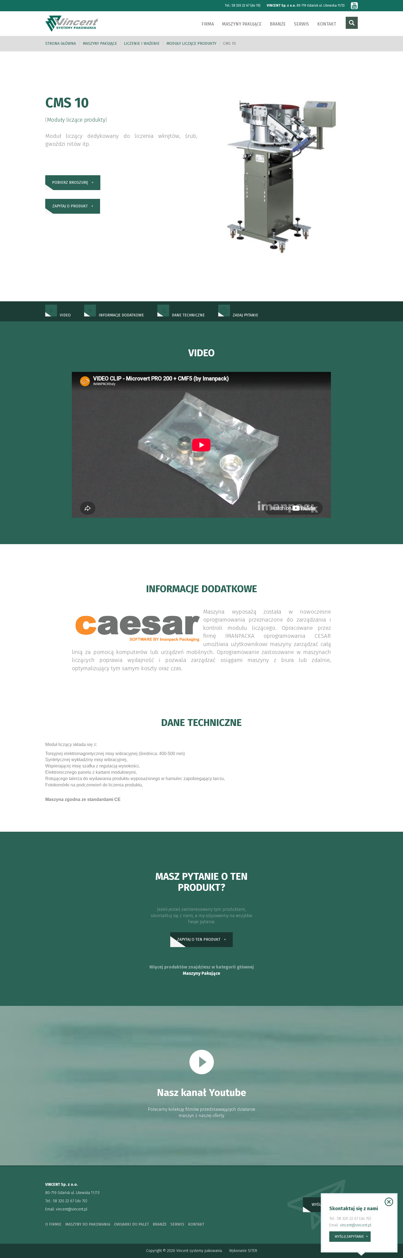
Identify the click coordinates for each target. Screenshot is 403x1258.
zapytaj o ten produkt (198, 939)
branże (160, 1224)
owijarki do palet (131, 1224)
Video (65, 315)
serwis (177, 1224)
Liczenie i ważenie (142, 43)
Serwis (301, 24)
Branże (278, 24)
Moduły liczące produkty (191, 43)
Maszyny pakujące (242, 24)
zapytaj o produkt (70, 206)
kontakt (196, 1224)
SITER (252, 1250)
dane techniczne (188, 315)
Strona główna (60, 43)
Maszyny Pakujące (201, 973)
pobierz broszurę (70, 182)
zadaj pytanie (245, 315)
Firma (208, 24)
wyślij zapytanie (349, 1236)
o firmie (53, 1224)
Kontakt (326, 24)
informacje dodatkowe (121, 315)
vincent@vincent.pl (71, 1209)
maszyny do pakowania (87, 1224)
